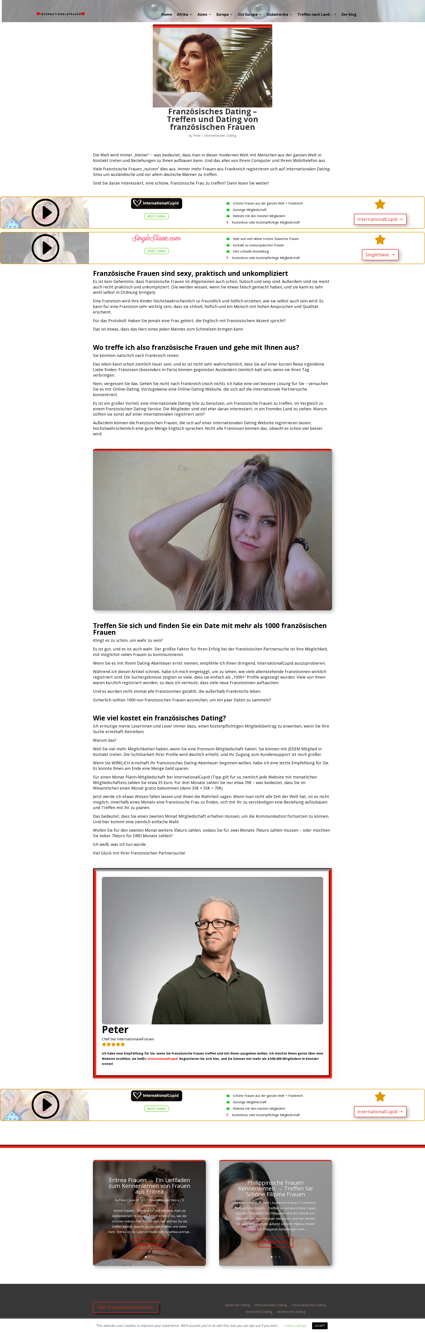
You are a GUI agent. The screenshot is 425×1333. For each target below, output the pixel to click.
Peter (197, 135)
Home (166, 14)
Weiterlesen (149, 1244)
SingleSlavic (377, 255)
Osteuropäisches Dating (309, 1305)
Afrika (182, 14)
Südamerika (277, 14)
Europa (222, 14)
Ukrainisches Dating (291, 1312)
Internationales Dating (220, 135)
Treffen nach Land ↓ (315, 14)
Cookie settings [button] (295, 1325)
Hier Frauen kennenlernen (125, 1307)
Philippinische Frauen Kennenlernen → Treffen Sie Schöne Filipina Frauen (275, 1188)
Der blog (349, 14)
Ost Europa (247, 14)
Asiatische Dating (237, 1305)
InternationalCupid (377, 219)
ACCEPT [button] (320, 1326)
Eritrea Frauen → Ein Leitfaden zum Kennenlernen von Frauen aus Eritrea (149, 1185)
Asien (202, 14)
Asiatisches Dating (284, 1203)
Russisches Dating (259, 1312)
